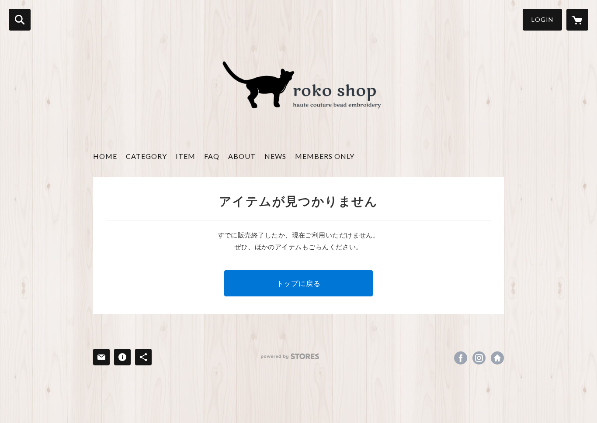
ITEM (185, 156)
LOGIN (542, 19)
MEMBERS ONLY (324, 156)
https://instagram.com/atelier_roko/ (479, 358)
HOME (105, 156)
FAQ (211, 156)
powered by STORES (290, 356)
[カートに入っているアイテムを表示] (577, 20)
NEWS (275, 156)
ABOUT (242, 156)
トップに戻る (299, 283)
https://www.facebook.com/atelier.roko (460, 358)
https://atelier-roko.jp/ (497, 358)
